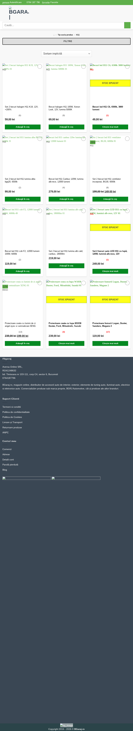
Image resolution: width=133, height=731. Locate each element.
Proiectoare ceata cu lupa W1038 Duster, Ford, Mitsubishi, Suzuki (65, 324)
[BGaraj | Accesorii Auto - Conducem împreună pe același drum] (22, 13)
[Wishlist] (39, 66)
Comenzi (7, 449)
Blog (4, 469)
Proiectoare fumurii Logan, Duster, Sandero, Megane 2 (109, 324)
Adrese (6, 454)
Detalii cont (8, 459)
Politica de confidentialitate (16, 412)
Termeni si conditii (11, 407)
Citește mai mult (110, 127)
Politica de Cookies (12, 417)
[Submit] (127, 25)
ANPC (5, 432)
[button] (12, 2)
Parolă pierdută (10, 464)
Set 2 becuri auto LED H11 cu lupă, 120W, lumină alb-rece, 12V (109, 252)
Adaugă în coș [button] (23, 127)
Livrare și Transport (12, 422)
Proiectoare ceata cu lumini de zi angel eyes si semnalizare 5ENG (20, 324)
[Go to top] (126, 727)
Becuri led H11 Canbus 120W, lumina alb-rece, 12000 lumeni (66, 180)
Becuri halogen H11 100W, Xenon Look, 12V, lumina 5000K (64, 108)
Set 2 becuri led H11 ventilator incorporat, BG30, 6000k (106, 180)
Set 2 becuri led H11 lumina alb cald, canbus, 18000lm (66, 252)
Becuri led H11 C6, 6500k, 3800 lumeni (107, 108)
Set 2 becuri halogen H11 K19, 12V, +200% (21, 108)
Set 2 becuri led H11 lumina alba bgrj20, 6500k (20, 180)
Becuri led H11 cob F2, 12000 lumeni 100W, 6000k (22, 252)
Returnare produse (12, 427)
